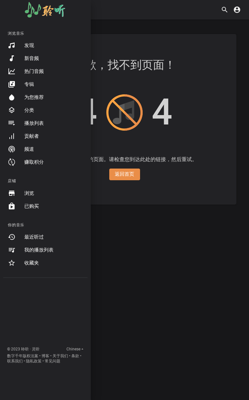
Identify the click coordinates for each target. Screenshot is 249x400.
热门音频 (34, 71)
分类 (29, 110)
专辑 (29, 84)
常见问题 (52, 361)
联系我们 (15, 361)
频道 (29, 149)
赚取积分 (34, 162)
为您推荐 (34, 97)
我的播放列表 (38, 250)
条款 (75, 356)
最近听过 (34, 237)
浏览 (29, 193)
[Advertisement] (45, 313)
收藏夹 (31, 263)
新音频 (31, 58)
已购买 (31, 206)
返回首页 (125, 174)
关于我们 (60, 356)
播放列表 (34, 123)
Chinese (73, 349)
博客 (45, 356)
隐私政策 (34, 361)
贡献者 (31, 136)
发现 (29, 45)
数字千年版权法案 (22, 356)
